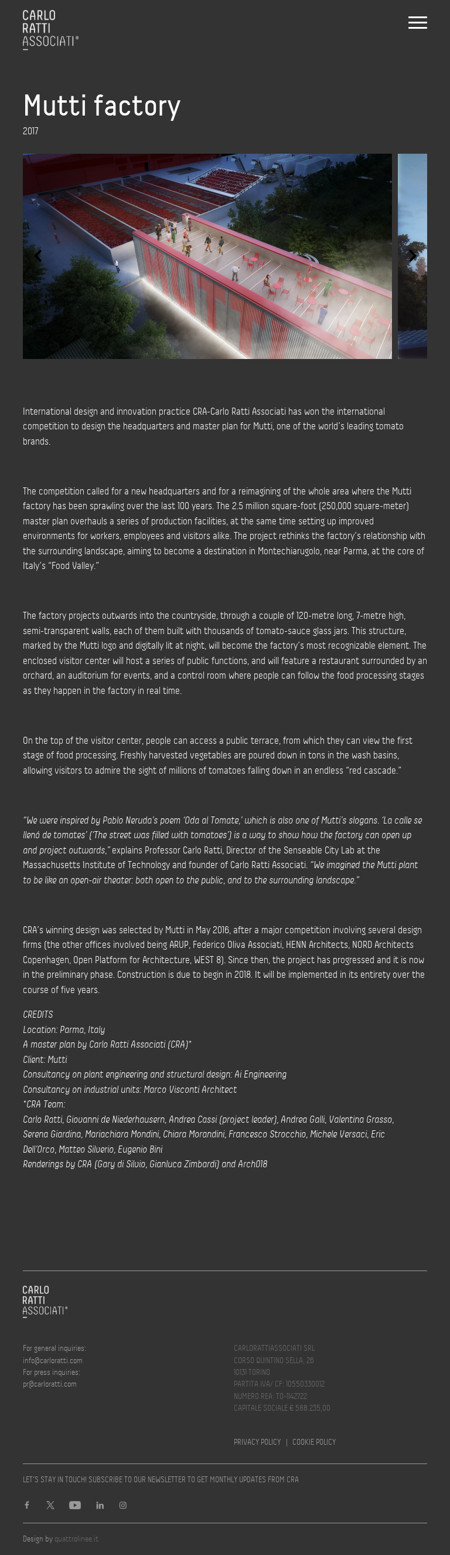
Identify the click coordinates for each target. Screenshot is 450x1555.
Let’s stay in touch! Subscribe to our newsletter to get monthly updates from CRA (161, 1479)
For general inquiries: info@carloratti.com (54, 1354)
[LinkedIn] (100, 1506)
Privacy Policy (257, 1442)
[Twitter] (50, 1506)
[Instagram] (123, 1506)
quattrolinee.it (76, 1538)
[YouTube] (75, 1506)
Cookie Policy (314, 1442)
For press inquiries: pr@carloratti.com (51, 1378)
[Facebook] (27, 1506)
